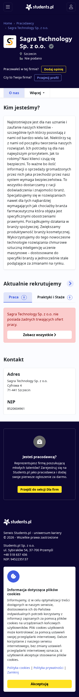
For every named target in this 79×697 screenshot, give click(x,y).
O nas (14, 92)
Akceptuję (39, 684)
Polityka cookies (18, 668)
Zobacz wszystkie (38, 334)
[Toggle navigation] (8, 7)
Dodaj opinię (53, 69)
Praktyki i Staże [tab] (54, 297)
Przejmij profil (48, 78)
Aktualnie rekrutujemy (32, 283)
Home (8, 23)
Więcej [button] (35, 92)
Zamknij (13, 672)
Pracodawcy (25, 23)
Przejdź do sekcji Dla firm (39, 489)
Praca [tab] (17, 297)
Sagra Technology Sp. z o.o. (28, 28)
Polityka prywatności (48, 668)
